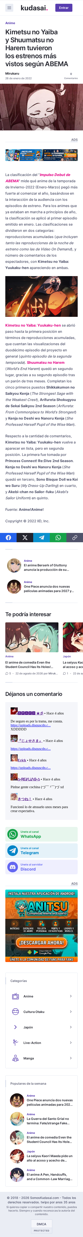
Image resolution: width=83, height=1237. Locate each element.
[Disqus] (41, 761)
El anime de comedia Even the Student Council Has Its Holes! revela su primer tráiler (28, 666)
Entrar (64, 8)
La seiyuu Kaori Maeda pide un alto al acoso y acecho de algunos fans (50, 1160)
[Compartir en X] (25, 537)
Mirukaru (12, 73)
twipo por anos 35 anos (58, 1202)
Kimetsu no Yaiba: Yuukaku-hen (33, 325)
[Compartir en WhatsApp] (58, 537)
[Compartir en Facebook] (8, 537)
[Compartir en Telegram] (41, 537)
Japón (67, 656)
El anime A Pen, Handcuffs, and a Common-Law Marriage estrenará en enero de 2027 (49, 1179)
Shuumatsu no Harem (46, 362)
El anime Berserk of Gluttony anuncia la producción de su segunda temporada (45, 569)
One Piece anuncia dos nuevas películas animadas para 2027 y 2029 (47, 591)
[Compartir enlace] (74, 537)
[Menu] (9, 8)
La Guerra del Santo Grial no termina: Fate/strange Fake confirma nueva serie (48, 1123)
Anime (10, 23)
